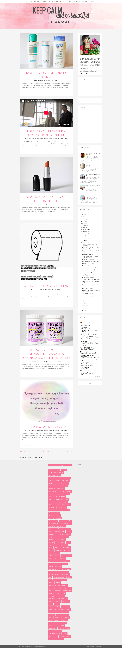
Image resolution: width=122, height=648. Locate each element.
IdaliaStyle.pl (84, 327)
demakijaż (36, 80)
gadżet (61, 502)
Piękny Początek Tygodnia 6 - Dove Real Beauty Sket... (90, 248)
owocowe (62, 558)
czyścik (62, 491)
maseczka (51, 539)
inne (65, 507)
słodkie (63, 606)
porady (51, 590)
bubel (57, 486)
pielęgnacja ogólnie (53, 569)
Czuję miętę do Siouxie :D (88, 297)
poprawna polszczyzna (65, 588)
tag (61, 617)
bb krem (56, 483)
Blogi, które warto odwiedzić (89, 277)
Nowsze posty (23, 451)
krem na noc (61, 529)
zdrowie (64, 633)
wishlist (57, 625)
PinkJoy (69, 577)
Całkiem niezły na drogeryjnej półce (90, 261)
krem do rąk (52, 526)
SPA (68, 606)
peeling (58, 561)
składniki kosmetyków (54, 606)
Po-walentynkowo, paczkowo (92, 195)
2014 (82, 221)
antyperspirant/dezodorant (55, 478)
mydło (50, 547)
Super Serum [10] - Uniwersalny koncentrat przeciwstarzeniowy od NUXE (89, 373)
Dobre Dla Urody (85, 371)
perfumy (51, 563)
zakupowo (58, 631)
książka (68, 529)
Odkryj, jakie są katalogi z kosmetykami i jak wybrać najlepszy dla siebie (89, 330)
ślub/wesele (65, 612)
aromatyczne (67, 478)
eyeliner (51, 502)
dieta (67, 494)
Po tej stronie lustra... (86, 323)
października (86, 229)
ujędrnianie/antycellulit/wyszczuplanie (57, 622)
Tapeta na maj (84, 368)
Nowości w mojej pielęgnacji (88, 263)
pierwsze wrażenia (65, 574)
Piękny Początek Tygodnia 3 (88, 288)
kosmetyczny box (53, 520)
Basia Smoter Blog (85, 362)
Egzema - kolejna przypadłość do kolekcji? (93, 185)
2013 (82, 223)
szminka (58, 612)
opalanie (55, 558)
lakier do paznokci (53, 534)
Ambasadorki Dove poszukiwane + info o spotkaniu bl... (90, 282)
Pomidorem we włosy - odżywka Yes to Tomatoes (91, 290)
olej (50, 558)
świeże (50, 617)
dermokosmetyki (60, 494)
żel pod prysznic (58, 639)
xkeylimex (48, 80)
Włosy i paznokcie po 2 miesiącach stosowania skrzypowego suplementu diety (46, 354)
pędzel (57, 563)
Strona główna (46, 451)
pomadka (39, 204)
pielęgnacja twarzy (63, 571)
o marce (51, 550)
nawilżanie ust (66, 547)
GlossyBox (51, 504)
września (85, 231)
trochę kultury (64, 620)
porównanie (58, 590)
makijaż (51, 537)
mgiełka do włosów (53, 545)
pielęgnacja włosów (53, 574)
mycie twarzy (63, 545)
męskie (68, 542)
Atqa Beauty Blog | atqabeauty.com (89, 352)
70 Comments (56, 80)
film (56, 502)
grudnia (84, 225)
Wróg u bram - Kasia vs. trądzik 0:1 (91, 164)
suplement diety (41, 361)
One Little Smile (85, 367)
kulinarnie (57, 531)
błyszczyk (51, 486)
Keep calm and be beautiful (29, 646)
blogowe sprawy (64, 483)
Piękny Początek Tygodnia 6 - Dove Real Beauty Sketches (47, 133)
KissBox (61, 510)
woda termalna (52, 628)
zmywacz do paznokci (65, 636)
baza (50, 483)
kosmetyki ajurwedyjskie (65, 520)
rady (58, 593)
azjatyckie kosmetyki (54, 480)
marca (84, 303)
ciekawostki (52, 488)
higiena (58, 504)
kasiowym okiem (53, 510)
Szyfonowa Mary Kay (87, 265)
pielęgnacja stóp (53, 571)
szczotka (51, 612)
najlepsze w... (58, 547)
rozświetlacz (52, 598)
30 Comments (65, 138)
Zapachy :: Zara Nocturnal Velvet (88, 353)
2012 (82, 310)
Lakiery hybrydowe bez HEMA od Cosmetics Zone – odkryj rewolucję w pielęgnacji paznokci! (89, 344)
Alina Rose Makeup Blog (87, 347)
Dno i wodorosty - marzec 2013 (90, 299)
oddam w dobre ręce (54, 553)
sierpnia (85, 233)
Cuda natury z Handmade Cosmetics (91, 268)
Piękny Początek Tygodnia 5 (46, 427)
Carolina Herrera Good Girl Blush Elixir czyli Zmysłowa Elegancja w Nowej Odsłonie (90, 359)
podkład (51, 582)
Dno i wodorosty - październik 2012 (93, 175)
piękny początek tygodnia (46, 138)
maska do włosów (60, 539)
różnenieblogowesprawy (38, 289)
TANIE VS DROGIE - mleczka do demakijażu (46, 75)
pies (50, 577)
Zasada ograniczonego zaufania (46, 286)
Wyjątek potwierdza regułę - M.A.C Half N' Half (47, 199)
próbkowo (51, 593)
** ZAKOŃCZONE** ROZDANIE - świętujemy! (90, 294)
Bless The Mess (85, 333)
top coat (56, 620)
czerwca (85, 238)
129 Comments (57, 289)
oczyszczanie (67, 550)
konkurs (67, 510)
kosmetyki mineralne (65, 523)
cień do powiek (60, 488)
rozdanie (62, 596)
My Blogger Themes (100, 646)
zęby (56, 636)
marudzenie (64, 537)
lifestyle (62, 534)
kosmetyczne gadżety (54, 512)
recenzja (41, 80)
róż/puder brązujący (61, 598)
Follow (89, 101)
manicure (57, 537)
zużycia (51, 639)
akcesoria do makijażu (54, 475)
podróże (58, 582)
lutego (84, 305)
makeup (68, 534)
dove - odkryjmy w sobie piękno (32, 138)
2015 (82, 219)
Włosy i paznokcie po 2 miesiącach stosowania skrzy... (90, 256)
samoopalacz (66, 601)
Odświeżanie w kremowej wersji (90, 270)
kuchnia (51, 531)
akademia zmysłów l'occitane (56, 472)
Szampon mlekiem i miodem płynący (91, 279)
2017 (82, 214)
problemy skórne (67, 590)
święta (56, 617)
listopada (85, 227)
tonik (50, 620)
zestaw (51, 636)
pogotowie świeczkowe (54, 585)
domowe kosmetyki (60, 496)
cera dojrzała (64, 486)
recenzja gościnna (53, 596)
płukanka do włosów (54, 580)
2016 (82, 217)
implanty (60, 507)
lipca (84, 236)
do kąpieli (51, 496)
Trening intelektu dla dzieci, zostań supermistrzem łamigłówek (89, 364)
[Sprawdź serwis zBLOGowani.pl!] (81, 464)
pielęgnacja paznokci (65, 569)
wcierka (51, 625)
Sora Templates (92, 646)
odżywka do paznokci (54, 555)
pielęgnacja (63, 563)
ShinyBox (57, 604)
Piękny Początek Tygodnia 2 (88, 301)
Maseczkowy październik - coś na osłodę (93, 154)
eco (67, 499)
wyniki (68, 628)
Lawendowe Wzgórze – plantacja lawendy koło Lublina (88, 324)
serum (50, 604)
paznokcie (51, 561)
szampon (68, 609)
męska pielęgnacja (60, 542)
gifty (66, 502)
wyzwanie (51, 631)
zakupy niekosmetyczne (54, 633)
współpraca (61, 628)
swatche (61, 609)
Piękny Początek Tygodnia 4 (88, 272)
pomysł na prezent (53, 588)
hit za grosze (52, 507)
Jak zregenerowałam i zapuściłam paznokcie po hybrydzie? (88, 349)
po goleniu (63, 580)
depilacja (51, 494)
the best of (66, 617)
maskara (51, 542)
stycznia (85, 308)
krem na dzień (52, 529)
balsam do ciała (64, 480)
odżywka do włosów (66, 555)
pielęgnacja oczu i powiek (55, 566)
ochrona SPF (58, 550)
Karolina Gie (44, 646)
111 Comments (58, 361)
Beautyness (84, 341)
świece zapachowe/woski (62, 614)
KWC (35, 204)
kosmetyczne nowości (54, 515)
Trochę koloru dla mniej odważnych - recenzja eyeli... (91, 274)
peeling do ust (65, 561)
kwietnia (85, 242)
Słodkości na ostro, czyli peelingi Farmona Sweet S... (90, 285)
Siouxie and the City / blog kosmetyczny (87, 356)
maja (84, 240)
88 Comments (58, 204)
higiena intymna (65, 504)
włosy (62, 625)
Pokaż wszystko (97, 376)
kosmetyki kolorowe (53, 523)
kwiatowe (69, 531)
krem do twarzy (60, 526)
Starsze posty (70, 451)
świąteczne (51, 614)
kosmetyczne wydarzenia (55, 518)
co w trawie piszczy (53, 491)
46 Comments (65, 430)
